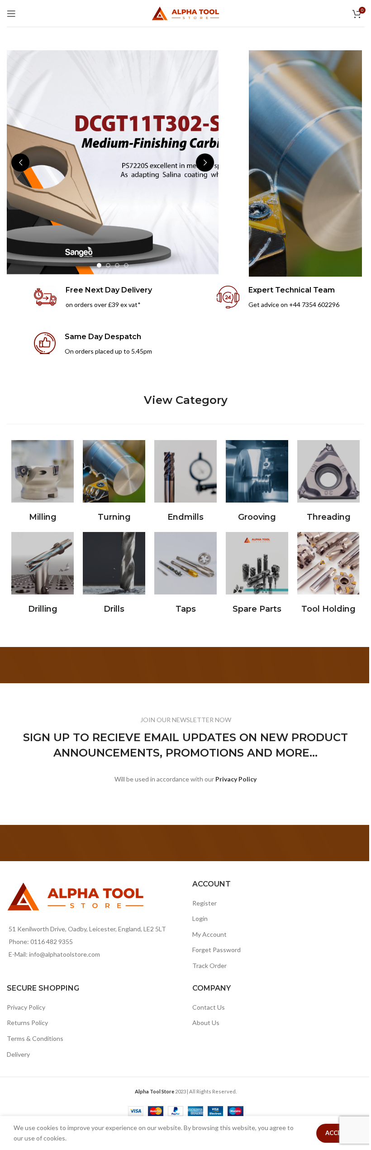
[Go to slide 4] (126, 265)
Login (200, 918)
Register (204, 903)
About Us (205, 1022)
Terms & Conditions (35, 1038)
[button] (20, 162)
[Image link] (42, 470)
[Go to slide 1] (99, 265)
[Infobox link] (93, 298)
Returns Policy (27, 1022)
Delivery (18, 1054)
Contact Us (208, 1007)
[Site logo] (185, 12)
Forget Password (216, 950)
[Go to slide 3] (117, 265)
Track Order (209, 965)
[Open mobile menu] (11, 14)
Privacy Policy (26, 1007)
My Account (209, 934)
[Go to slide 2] (108, 265)
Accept (336, 1132)
